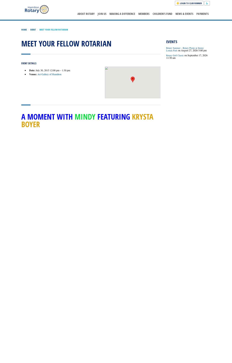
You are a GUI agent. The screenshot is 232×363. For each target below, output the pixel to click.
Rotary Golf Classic (175, 55)
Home (24, 29)
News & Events (184, 14)
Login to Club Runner (191, 3)
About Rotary (86, 14)
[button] (133, 79)
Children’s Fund (162, 14)
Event (33, 29)
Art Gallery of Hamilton (49, 74)
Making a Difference (122, 14)
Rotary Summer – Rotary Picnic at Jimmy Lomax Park (185, 49)
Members (143, 14)
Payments (202, 14)
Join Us (102, 14)
